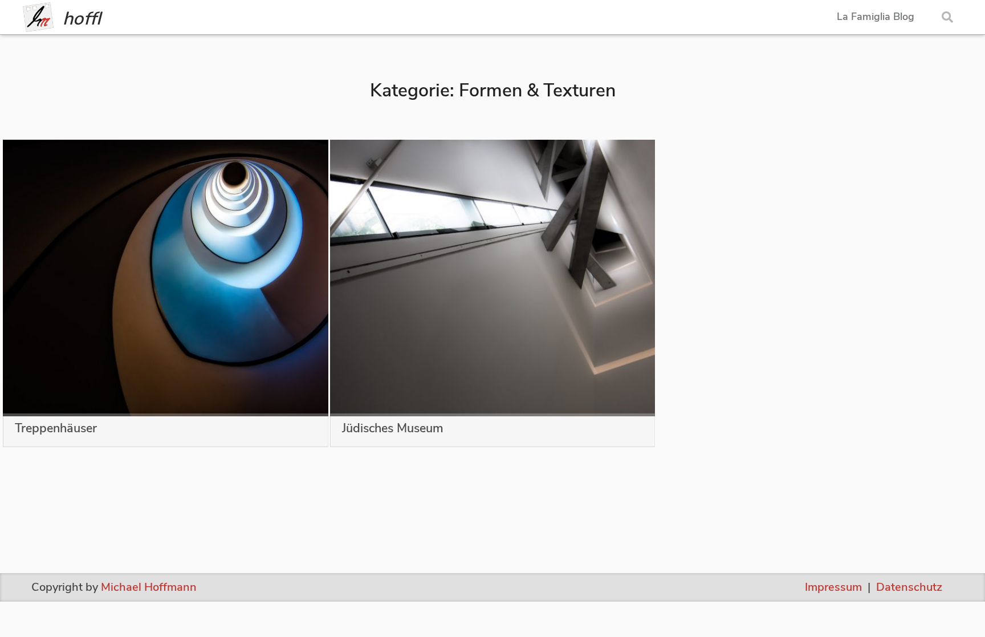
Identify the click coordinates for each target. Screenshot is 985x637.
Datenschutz (909, 587)
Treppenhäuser (56, 429)
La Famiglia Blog (875, 17)
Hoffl (82, 19)
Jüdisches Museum (392, 429)
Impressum (833, 587)
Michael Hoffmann (149, 587)
